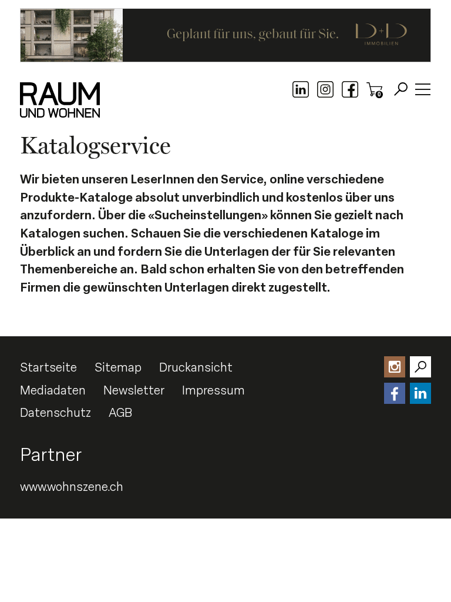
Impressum (213, 390)
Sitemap (118, 367)
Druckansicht (196, 367)
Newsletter (133, 390)
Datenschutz (55, 413)
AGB (120, 413)
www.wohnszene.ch (71, 487)
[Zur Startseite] (60, 100)
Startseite (48, 367)
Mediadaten (53, 390)
